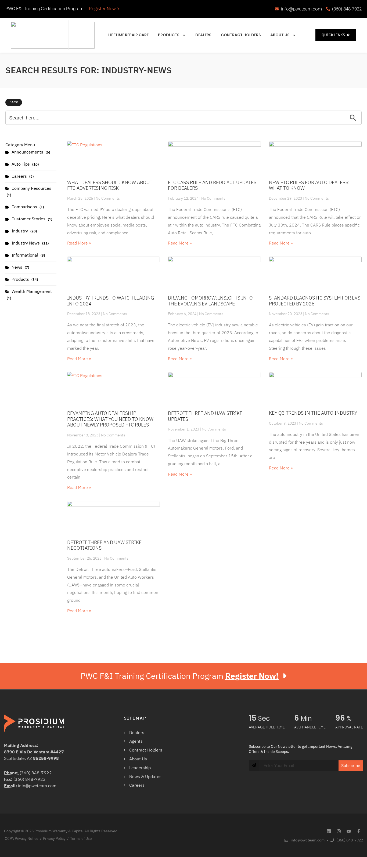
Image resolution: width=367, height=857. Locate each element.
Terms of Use (81, 838)
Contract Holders (241, 35)
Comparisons (27, 207)
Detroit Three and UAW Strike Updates (205, 416)
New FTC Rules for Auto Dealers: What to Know (309, 185)
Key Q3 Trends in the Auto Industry (313, 413)
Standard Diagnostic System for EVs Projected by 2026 (314, 300)
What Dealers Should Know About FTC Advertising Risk (109, 185)
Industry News (29, 243)
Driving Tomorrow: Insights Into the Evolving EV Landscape (210, 300)
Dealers (203, 35)
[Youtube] (348, 831)
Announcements (30, 152)
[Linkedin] (329, 831)
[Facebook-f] (358, 831)
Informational (27, 255)
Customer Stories (31, 219)
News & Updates (145, 777)
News (19, 267)
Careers (22, 176)
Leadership (140, 768)
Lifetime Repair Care (128, 35)
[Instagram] (338, 831)
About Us (280, 35)
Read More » (79, 243)
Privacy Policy (54, 838)
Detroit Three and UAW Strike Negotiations (104, 545)
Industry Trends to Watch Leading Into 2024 (110, 300)
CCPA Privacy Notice (21, 838)
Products (168, 35)
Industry (23, 231)
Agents (136, 741)
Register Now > (104, 8)
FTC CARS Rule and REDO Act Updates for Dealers (212, 185)
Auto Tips (24, 164)
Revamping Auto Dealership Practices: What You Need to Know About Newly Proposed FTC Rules (110, 419)
